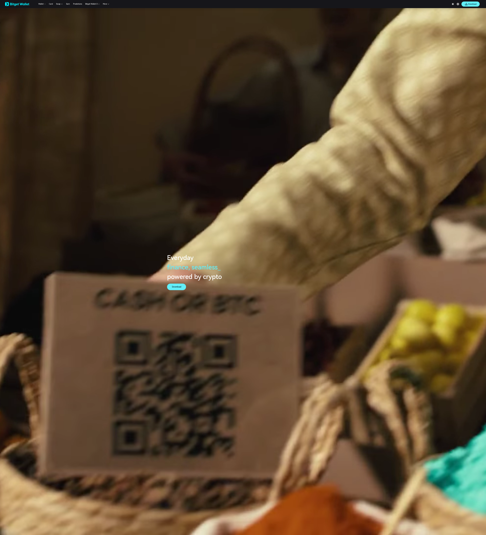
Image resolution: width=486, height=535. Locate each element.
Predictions (77, 4)
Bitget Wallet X (91, 4)
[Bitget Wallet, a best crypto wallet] (20, 4)
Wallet (41, 4)
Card (51, 4)
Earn (68, 4)
